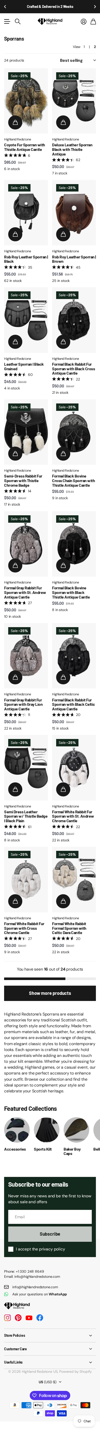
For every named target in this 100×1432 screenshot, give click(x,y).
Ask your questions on (39, 1294)
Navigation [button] (7, 21)
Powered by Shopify (75, 1371)
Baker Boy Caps (72, 1151)
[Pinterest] (18, 1318)
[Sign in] (83, 21)
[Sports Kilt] (46, 1130)
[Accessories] (17, 1130)
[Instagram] (7, 1318)
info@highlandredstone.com (35, 1287)
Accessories (15, 1149)
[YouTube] (29, 1318)
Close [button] (50, 1335)
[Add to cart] (15, 122)
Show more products (50, 993)
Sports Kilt (43, 1149)
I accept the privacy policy (40, 1249)
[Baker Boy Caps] (76, 1130)
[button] (5, 6)
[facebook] (39, 1318)
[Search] (18, 21)
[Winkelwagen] (93, 21)
